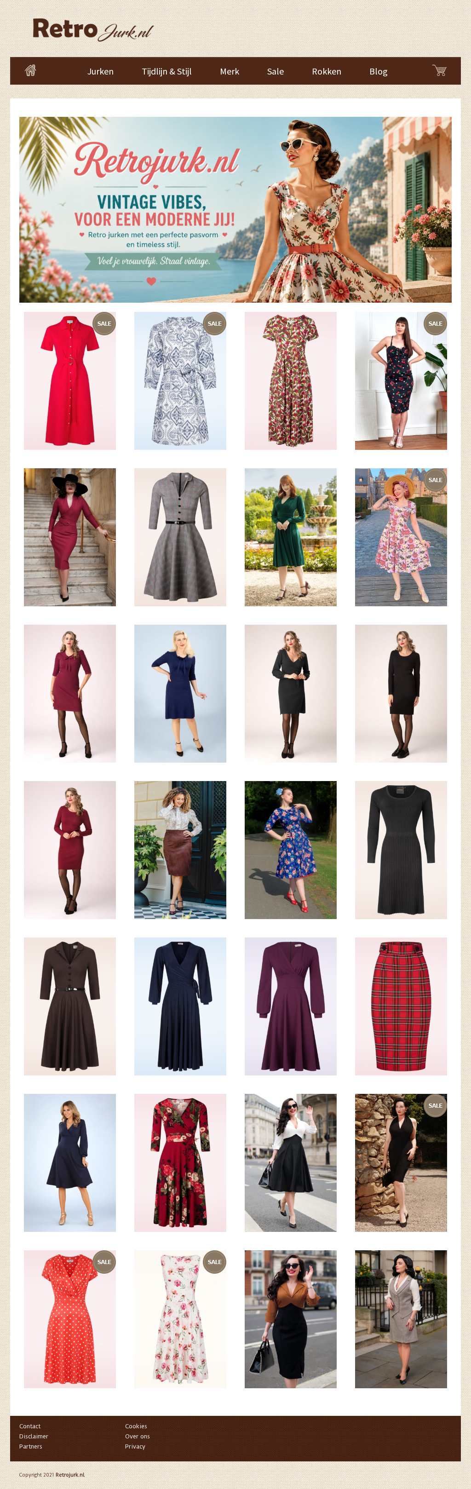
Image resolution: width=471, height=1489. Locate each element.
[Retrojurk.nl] (92, 25)
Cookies (136, 1426)
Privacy (135, 1446)
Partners (30, 1446)
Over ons (137, 1436)
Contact (29, 1426)
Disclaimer (33, 1436)
